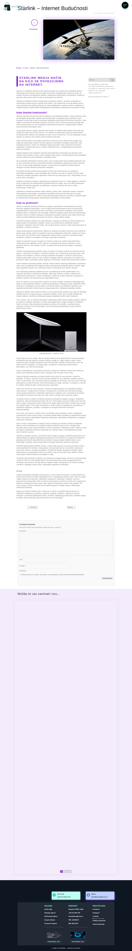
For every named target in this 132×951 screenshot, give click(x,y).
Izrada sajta (48, 909)
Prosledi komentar (107, 578)
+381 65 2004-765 (63, 897)
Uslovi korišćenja (98, 924)
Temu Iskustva (66, 847)
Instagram (96, 913)
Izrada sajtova (73, 948)
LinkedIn (96, 916)
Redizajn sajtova (50, 913)
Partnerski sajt (54, 941)
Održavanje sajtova (50, 916)
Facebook (96, 909)
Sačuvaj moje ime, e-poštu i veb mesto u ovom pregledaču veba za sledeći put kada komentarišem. (53, 574)
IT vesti (104, 13)
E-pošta (22, 566)
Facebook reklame (50, 923)
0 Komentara (110, 13)
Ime (21, 559)
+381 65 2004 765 (74, 913)
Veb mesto (22, 571)
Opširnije (33, 29)
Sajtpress (61, 948)
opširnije (66, 681)
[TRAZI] (112, 80)
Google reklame (49, 920)
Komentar (22, 531)
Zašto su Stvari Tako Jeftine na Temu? (66, 668)
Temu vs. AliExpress (66, 758)
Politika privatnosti (99, 920)
